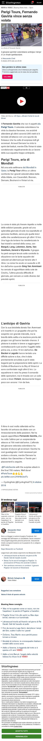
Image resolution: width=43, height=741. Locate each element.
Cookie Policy (18, 726)
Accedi (39, 2)
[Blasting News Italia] (13, 2)
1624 (18, 675)
